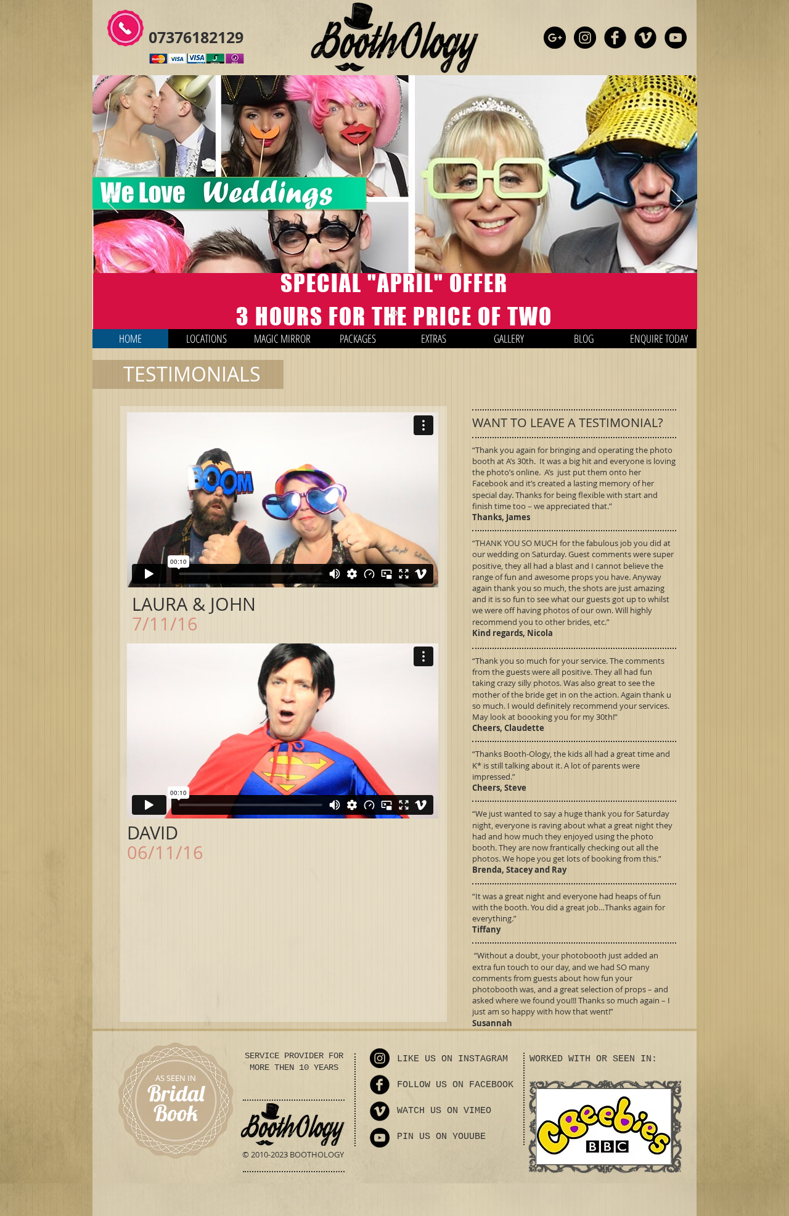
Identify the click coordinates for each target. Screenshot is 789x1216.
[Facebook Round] (615, 38)
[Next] (677, 202)
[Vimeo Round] (645, 38)
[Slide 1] (395, 313)
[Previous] (112, 202)
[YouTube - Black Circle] (675, 38)
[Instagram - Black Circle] (585, 38)
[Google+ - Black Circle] (555, 38)
